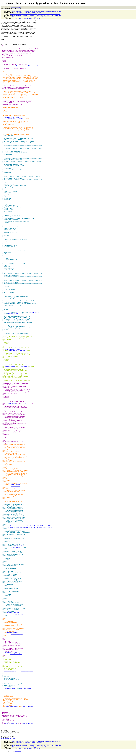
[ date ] (16, 18)
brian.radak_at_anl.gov (13, 612)
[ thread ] (21, 18)
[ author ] (31, 18)
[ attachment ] (37, 18)
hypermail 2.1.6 (17, 751)
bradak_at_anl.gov (34, 312)
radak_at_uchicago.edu (12, 706)
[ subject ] (25, 18)
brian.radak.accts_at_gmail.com (11, 66)
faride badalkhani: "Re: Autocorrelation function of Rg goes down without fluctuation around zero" (36, 11)
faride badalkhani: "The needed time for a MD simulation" (28, 12)
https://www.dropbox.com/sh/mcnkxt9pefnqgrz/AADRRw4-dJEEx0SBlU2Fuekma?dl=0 (29, 525)
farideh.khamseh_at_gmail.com (13, 349)
